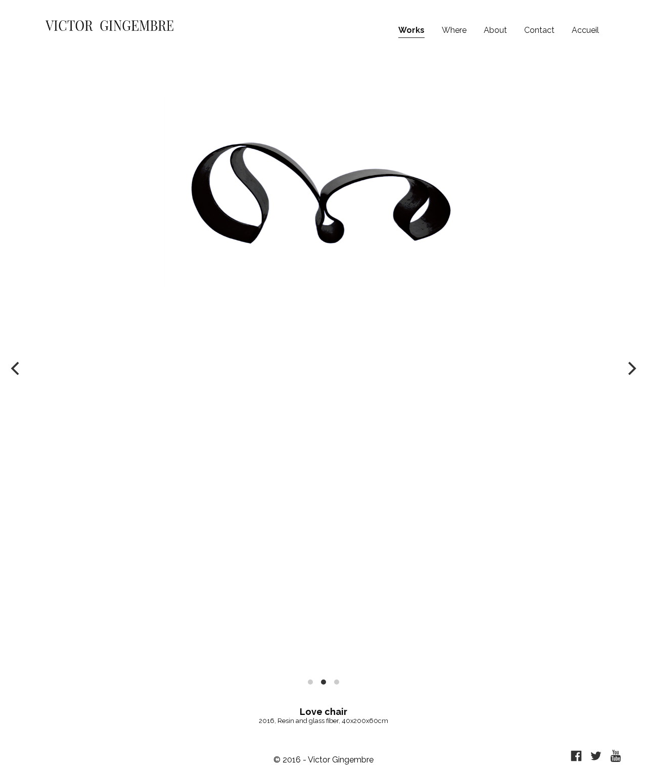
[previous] (16, 368)
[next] (631, 368)
